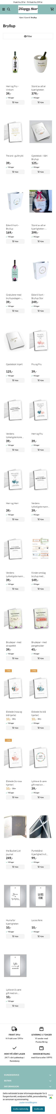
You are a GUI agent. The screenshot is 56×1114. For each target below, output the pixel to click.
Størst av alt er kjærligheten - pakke (38, 227)
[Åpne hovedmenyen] (3, 9)
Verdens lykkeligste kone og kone (14, 435)
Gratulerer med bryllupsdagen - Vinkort (13, 296)
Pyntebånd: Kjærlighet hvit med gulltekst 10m (40, 852)
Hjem (21, 17)
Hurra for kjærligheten (12, 922)
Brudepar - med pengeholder (39, 644)
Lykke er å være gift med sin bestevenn (39, 783)
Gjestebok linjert (14, 364)
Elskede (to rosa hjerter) (14, 783)
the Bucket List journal (13, 852)
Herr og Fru (37, 433)
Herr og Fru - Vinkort (12, 88)
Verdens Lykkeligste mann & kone (14, 574)
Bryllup (34, 17)
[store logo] (28, 9)
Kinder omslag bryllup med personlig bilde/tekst (38, 574)
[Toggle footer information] (50, 1075)
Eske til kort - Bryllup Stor (37, 296)
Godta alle (38, 1109)
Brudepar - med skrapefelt (13, 644)
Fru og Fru (36, 364)
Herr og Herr (12, 503)
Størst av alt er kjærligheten (38, 88)
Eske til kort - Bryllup (12, 227)
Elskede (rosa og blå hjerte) (14, 713)
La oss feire (36, 920)
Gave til (27, 17)
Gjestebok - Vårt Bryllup (39, 157)
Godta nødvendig (20, 1109)
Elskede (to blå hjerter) (38, 713)
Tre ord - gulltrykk (14, 155)
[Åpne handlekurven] (52, 9)
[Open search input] (8, 9)
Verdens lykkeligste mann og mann (39, 505)
